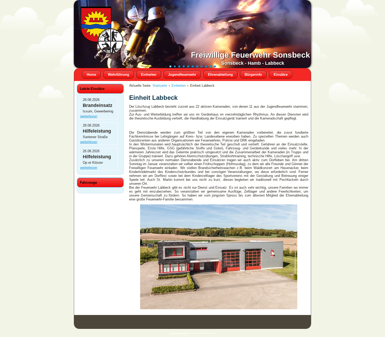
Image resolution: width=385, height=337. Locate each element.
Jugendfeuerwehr (182, 75)
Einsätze (281, 75)
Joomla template (179, 332)
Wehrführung (118, 75)
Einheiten (148, 75)
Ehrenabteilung (220, 75)
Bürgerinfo (253, 75)
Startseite (159, 86)
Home (91, 75)
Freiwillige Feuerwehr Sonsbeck (250, 55)
